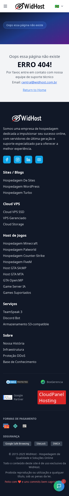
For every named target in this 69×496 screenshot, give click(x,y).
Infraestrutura (13, 349)
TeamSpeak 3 (12, 312)
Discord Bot (11, 318)
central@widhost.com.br (39, 82)
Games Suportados (17, 292)
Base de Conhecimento (19, 362)
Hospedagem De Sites (19, 180)
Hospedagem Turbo (17, 193)
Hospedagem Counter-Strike (24, 256)
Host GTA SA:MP (14, 268)
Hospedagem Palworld (19, 249)
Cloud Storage (13, 224)
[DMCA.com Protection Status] (17, 382)
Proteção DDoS (14, 356)
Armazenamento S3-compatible (26, 324)
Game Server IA (14, 286)
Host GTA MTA (13, 274)
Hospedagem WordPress (21, 186)
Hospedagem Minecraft (20, 243)
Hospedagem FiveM (17, 262)
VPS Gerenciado (14, 218)
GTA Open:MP (13, 280)
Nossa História (13, 343)
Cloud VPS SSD (13, 212)
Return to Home (34, 90)
